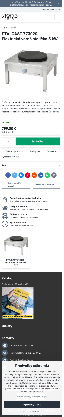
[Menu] (58, 17)
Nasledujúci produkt (44, 184)
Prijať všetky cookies (32, 404)
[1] (17, 318)
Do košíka (37, 141)
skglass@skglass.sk (19, 4)
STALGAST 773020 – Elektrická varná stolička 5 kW (16, 262)
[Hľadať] (43, 17)
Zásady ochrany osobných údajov (32, 396)
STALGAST (14, 156)
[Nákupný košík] (50, 17)
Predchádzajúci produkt (15, 184)
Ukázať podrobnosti (32, 411)
